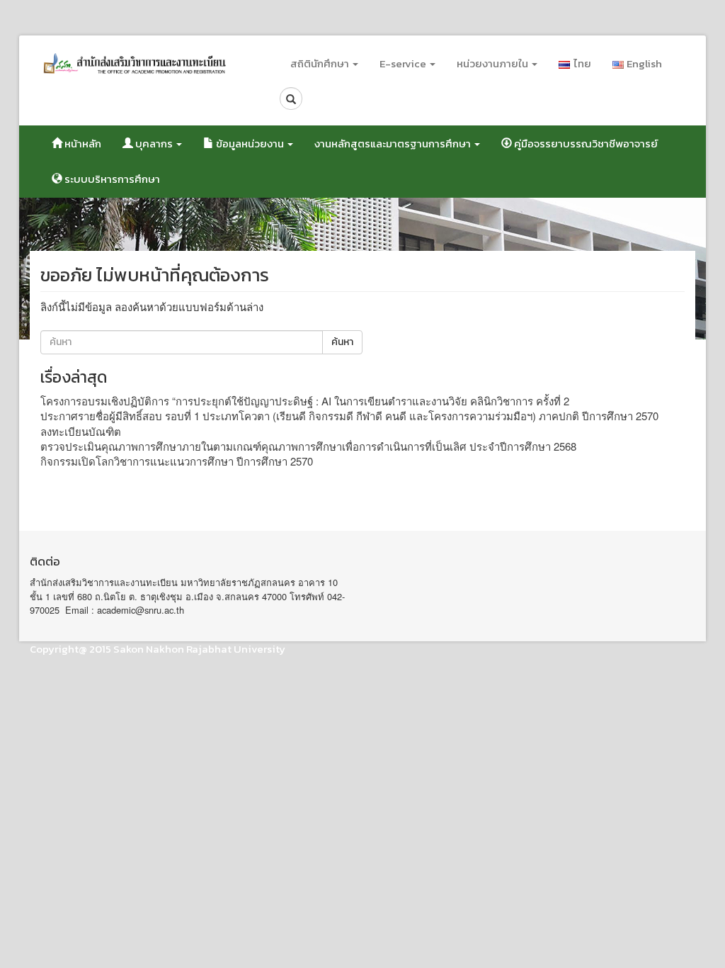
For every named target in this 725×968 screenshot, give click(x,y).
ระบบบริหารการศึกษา (111, 179)
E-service (403, 63)
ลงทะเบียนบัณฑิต (80, 431)
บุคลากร (154, 143)
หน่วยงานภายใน (493, 63)
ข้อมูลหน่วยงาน (250, 143)
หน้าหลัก (81, 143)
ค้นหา (342, 341)
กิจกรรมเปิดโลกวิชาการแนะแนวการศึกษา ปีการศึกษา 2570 (176, 461)
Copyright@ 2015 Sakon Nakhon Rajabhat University (157, 649)
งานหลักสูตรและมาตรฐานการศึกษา (393, 143)
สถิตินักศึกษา (320, 63)
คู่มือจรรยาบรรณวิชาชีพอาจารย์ (585, 143)
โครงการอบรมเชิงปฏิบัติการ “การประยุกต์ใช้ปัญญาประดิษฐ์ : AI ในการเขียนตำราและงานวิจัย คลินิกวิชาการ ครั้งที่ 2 (304, 400)
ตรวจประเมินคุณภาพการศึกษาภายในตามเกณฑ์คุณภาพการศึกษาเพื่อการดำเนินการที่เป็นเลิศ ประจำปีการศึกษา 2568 (308, 446)
